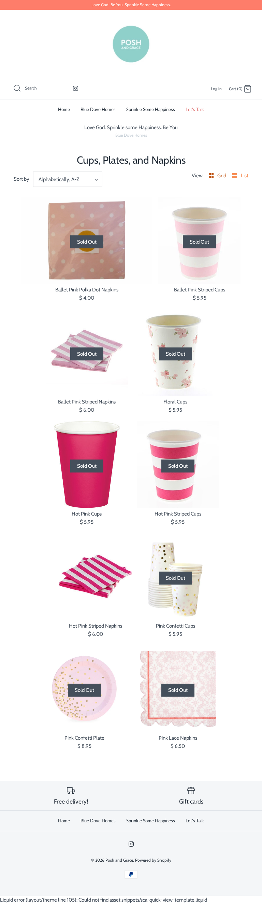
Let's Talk (195, 109)
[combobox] (68, 179)
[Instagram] (75, 88)
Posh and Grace (119, 860)
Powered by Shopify (153, 860)
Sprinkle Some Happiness (150, 109)
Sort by (21, 179)
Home (64, 109)
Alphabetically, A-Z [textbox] (59, 179)
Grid (222, 176)
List (244, 176)
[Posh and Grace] (131, 44)
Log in (216, 88)
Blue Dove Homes (98, 109)
